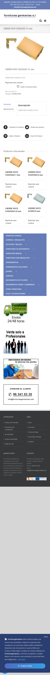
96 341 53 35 (36, 466)
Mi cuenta (31, 427)
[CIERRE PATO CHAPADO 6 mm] (36, 162)
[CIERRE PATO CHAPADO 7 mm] (14, 162)
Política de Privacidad (11, 423)
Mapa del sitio (9, 444)
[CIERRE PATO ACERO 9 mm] (36, 199)
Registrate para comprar (14, 82)
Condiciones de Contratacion (10, 428)
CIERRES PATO (16, 94)
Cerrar (46, 637)
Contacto (31, 442)
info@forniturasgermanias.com (36, 470)
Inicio (30, 423)
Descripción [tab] (7, 104)
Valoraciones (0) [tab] (8, 109)
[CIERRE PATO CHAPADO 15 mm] (14, 199)
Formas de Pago (33, 432)
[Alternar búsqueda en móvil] (40, 21)
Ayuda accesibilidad (11, 439)
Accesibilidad (9, 434)
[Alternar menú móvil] (45, 21)
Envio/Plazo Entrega (34, 437)
